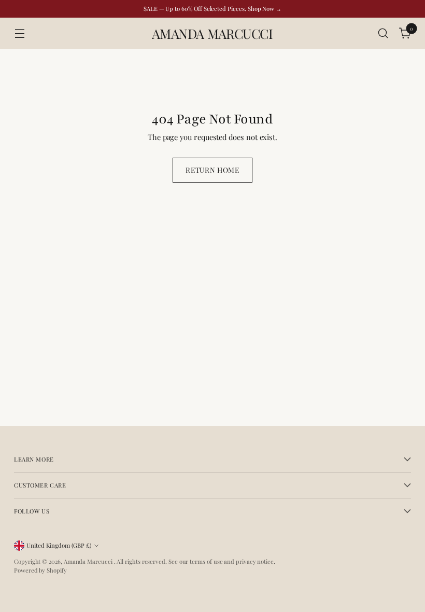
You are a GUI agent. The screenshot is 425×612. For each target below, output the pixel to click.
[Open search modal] (383, 33)
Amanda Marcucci (89, 561)
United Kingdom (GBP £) (58, 545)
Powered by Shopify (40, 570)
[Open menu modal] (19, 33)
